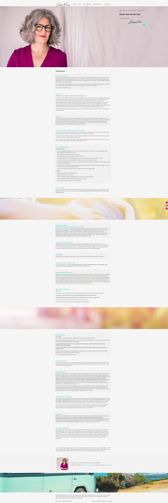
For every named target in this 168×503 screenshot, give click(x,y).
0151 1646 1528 (108, 465)
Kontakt (98, 501)
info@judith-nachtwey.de (87, 465)
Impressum (109, 501)
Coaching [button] (74, 4)
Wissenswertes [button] (107, 4)
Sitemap (94, 501)
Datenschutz (103, 501)
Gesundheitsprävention (97, 4)
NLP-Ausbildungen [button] (87, 4)
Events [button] (80, 4)
